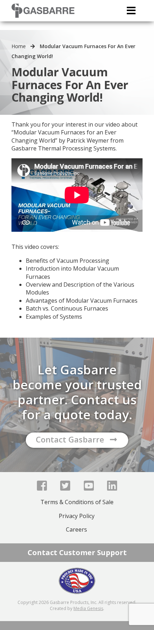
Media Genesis (88, 608)
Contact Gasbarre (70, 439)
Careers (76, 529)
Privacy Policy (77, 516)
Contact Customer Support (77, 552)
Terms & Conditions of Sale (77, 502)
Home (18, 46)
